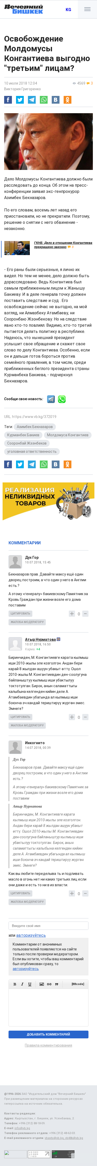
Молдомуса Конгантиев (67, 435)
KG (68, 9)
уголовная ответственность (32, 451)
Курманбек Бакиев (23, 435)
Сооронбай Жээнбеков (27, 443)
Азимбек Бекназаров (35, 427)
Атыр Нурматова (40, 639)
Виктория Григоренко (22, 89)
